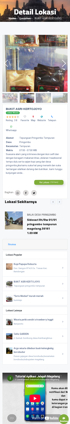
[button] (64, 63)
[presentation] (52, 201)
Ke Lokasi (49, 182)
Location (25, 18)
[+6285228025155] (52, 116)
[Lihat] (35, 63)
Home (12, 18)
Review (12, 244)
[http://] (42, 116)
